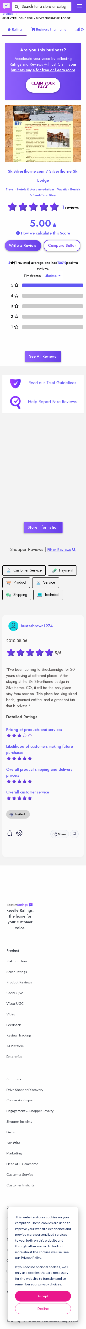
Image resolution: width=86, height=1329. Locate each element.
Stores (7, 14)
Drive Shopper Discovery (24, 1090)
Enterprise (14, 1056)
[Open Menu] (79, 6)
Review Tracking (18, 1035)
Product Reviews (19, 982)
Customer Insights (20, 1185)
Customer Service (19, 1174)
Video (10, 1014)
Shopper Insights (19, 1121)
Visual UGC (15, 1003)
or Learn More (62, 70)
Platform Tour (16, 961)
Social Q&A (14, 993)
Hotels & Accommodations (35, 189)
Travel (10, 189)
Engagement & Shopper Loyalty (30, 1111)
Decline (43, 1308)
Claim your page (43, 85)
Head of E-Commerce (22, 1164)
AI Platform (15, 1046)
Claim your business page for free (43, 67)
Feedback (13, 1025)
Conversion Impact (20, 1100)
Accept (43, 1296)
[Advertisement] (43, 474)
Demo (10, 1132)
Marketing (14, 1153)
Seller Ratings (16, 972)
